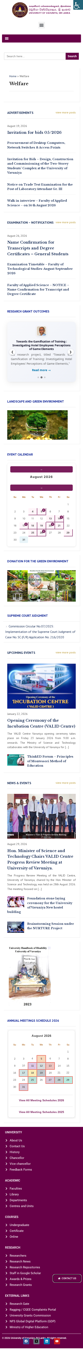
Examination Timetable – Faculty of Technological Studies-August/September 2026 (40, 269)
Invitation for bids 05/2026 (34, 132)
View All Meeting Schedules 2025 (41, 1121)
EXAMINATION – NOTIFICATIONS (30, 222)
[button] (41, 25)
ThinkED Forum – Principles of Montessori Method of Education (50, 771)
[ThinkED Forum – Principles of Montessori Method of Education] (15, 769)
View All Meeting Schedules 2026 (41, 1110)
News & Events (19, 793)
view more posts (66, 112)
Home (13, 76)
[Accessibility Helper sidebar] (78, 5)
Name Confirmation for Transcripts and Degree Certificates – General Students (37, 248)
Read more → (41, 380)
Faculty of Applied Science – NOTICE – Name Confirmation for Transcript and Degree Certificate (38, 289)
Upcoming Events (21, 662)
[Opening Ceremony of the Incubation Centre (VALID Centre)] (41, 696)
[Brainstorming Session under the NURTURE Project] (15, 937)
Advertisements (20, 113)
